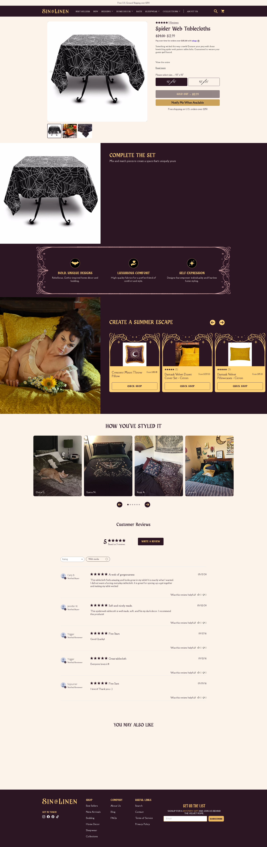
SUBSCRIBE (216, 818)
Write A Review (150, 541)
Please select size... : (170, 74)
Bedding (106, 11)
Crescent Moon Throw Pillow (127, 374)
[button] (143, 71)
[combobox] (72, 559)
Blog (113, 811)
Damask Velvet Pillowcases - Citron (230, 376)
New (95, 11)
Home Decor (123, 11)
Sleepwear (151, 11)
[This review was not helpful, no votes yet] (204, 594)
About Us (116, 805)
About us (192, 11)
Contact (139, 811)
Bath (139, 11)
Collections (170, 11)
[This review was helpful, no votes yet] (199, 594)
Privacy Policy (142, 824)
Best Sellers (83, 11)
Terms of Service (144, 818)
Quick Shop (134, 387)
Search (139, 805)
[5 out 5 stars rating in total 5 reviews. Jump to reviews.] (46, 769)
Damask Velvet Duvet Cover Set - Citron (178, 376)
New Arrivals (93, 811)
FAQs (114, 818)
